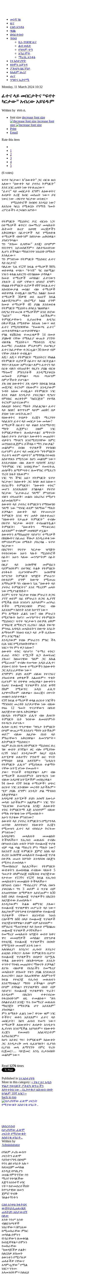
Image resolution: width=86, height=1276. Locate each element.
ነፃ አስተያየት (27, 1078)
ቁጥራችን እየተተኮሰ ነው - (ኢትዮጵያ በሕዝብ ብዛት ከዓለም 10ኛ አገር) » (27, 1089)
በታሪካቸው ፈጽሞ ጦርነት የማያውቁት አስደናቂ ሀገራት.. (14, 1133)
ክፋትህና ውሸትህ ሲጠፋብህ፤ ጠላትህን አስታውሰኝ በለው (14, 1210)
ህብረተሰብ (8, 1126)
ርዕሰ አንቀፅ (9, 1204)
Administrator (11, 1145)
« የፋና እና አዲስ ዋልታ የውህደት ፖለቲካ (26, 1084)
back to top (9, 1097)
